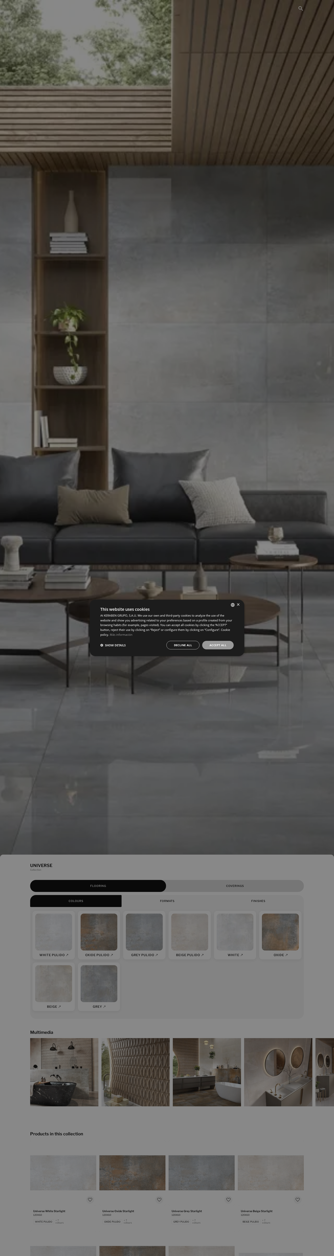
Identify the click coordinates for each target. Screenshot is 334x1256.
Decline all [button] (183, 645)
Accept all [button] (218, 645)
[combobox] (233, 605)
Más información (121, 635)
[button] (113, 645)
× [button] (238, 604)
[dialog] (167, 628)
